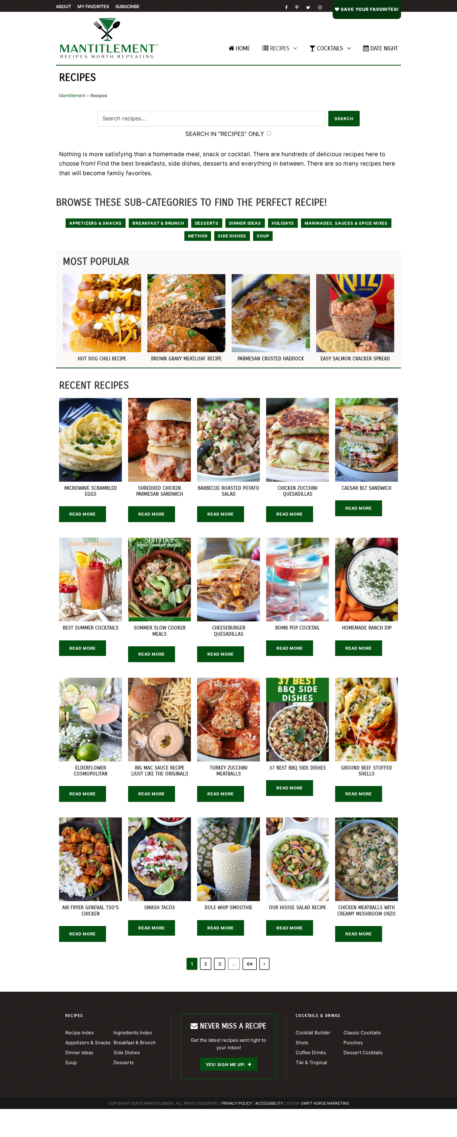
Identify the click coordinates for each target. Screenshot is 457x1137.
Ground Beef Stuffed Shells (366, 771)
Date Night (384, 48)
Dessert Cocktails (363, 1052)
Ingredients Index (132, 1033)
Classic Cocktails (362, 1033)
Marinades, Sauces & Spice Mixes (346, 223)
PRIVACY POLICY (237, 1103)
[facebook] (286, 7)
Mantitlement (72, 95)
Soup (263, 235)
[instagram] (320, 7)
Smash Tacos (159, 907)
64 (249, 963)
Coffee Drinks (311, 1052)
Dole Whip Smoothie (228, 907)
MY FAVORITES (93, 6)
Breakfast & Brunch (158, 223)
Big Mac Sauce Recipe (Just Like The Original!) (159, 771)
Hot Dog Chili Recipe (102, 359)
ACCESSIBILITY (269, 1103)
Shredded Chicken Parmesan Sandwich (159, 491)
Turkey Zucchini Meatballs (228, 771)
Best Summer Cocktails (90, 628)
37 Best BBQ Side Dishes (297, 768)
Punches (353, 1043)
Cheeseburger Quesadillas (228, 631)
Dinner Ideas (245, 223)
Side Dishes (232, 235)
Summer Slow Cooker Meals (160, 631)
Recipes (279, 48)
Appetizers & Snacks (95, 223)
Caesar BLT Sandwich (366, 488)
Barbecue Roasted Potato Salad (228, 491)
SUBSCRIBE (127, 6)
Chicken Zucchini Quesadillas (297, 491)
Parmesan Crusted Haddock (271, 359)
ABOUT (63, 6)
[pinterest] (296, 7)
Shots (302, 1043)
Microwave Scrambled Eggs (90, 491)
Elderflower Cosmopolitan (91, 771)
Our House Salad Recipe (297, 907)
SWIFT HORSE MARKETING (325, 1103)
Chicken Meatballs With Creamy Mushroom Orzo (366, 910)
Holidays (283, 223)
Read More (82, 514)
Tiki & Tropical (311, 1062)
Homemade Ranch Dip (366, 628)
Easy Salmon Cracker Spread (355, 359)
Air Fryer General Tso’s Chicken (90, 910)
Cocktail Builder (313, 1033)
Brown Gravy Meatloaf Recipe (186, 359)
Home (243, 48)
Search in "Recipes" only (225, 134)
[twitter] (308, 7)
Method (198, 235)
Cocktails (330, 48)
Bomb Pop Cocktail (297, 628)
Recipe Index (79, 1033)
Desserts (207, 223)
